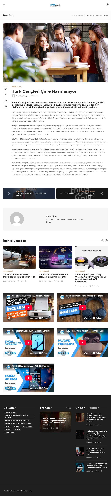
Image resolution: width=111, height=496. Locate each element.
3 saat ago (89, 442)
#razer (8, 429)
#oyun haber (27, 426)
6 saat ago (89, 457)
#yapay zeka (9, 432)
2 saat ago (46, 428)
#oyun (16, 426)
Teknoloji (80, 15)
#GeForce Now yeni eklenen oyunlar (18, 423)
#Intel (7, 426)
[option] (20, 263)
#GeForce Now (10, 412)
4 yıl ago (12, 281)
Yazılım (19, 191)
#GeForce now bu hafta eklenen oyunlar (16, 416)
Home (73, 15)
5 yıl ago (25, 96)
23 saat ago (90, 471)
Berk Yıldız (19, 96)
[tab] (80, 407)
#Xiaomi (17, 429)
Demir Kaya (42, 281)
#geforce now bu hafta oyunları (17, 420)
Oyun (81, 191)
